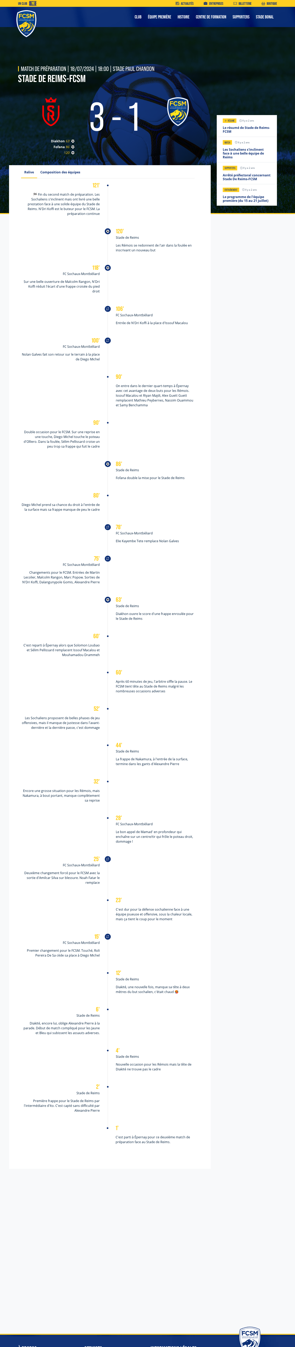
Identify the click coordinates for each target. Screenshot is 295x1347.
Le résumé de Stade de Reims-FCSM (246, 129)
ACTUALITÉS (187, 3)
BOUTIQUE (272, 3)
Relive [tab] (29, 172)
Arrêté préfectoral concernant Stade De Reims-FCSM (247, 177)
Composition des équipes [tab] (60, 172)
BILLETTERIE (245, 3)
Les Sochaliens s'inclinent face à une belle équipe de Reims (243, 153)
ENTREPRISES (216, 3)
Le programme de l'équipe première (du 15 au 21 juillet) (245, 199)
